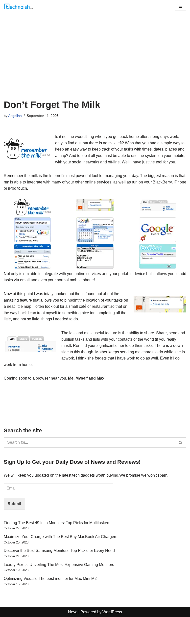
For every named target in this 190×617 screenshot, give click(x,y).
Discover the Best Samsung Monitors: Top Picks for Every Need (59, 550)
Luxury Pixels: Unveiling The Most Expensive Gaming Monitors (59, 565)
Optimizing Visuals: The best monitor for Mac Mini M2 (50, 578)
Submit (14, 504)
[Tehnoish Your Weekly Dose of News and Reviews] (18, 6)
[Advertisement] (95, 62)
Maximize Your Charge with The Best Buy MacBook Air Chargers (60, 537)
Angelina (15, 116)
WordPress (112, 612)
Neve (72, 612)
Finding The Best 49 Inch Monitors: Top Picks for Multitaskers (57, 523)
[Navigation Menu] (180, 6)
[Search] (180, 442)
